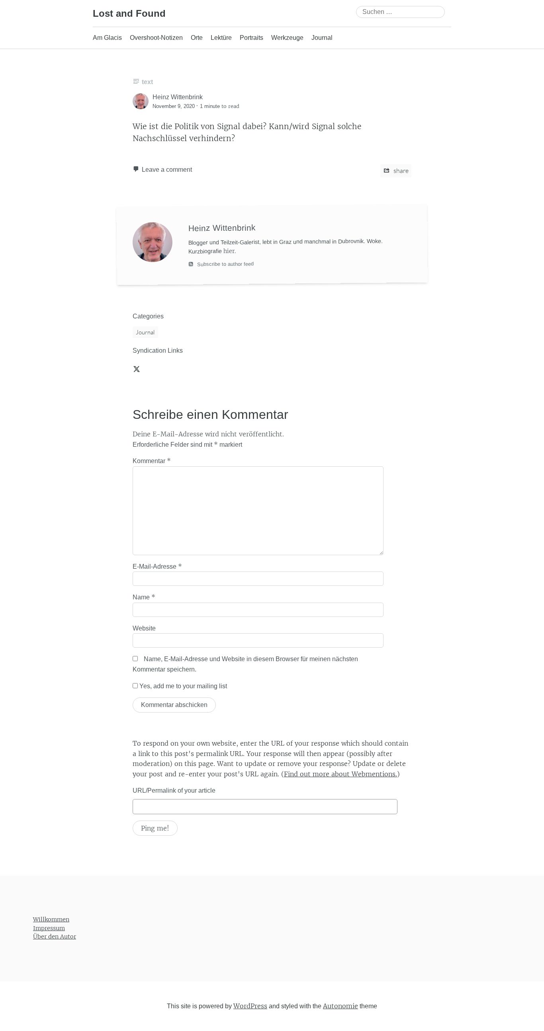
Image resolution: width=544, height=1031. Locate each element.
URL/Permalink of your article (174, 790)
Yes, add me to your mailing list (182, 686)
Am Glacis (107, 37)
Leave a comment (167, 169)
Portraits (251, 37)
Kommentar (152, 461)
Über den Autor (54, 936)
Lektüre (221, 37)
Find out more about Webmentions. (340, 774)
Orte (197, 37)
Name (144, 597)
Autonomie (340, 1006)
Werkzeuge (287, 37)
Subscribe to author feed (225, 264)
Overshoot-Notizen (156, 37)
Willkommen (51, 919)
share (400, 171)
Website (144, 628)
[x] (137, 368)
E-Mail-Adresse (157, 566)
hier (229, 250)
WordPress (250, 1006)
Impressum (49, 928)
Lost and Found (129, 13)
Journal (322, 37)
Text (147, 82)
